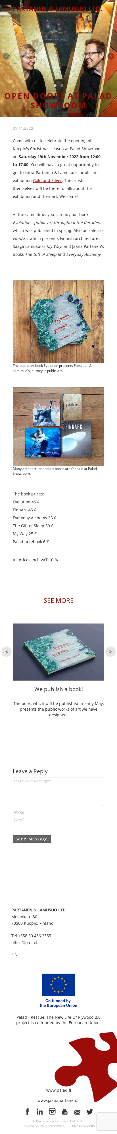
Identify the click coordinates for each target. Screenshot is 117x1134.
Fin (14, 954)
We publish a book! (58, 689)
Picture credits (83, 1125)
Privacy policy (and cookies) (44, 1125)
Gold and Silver (47, 180)
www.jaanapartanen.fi (58, 1100)
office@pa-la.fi (24, 942)
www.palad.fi (58, 1090)
